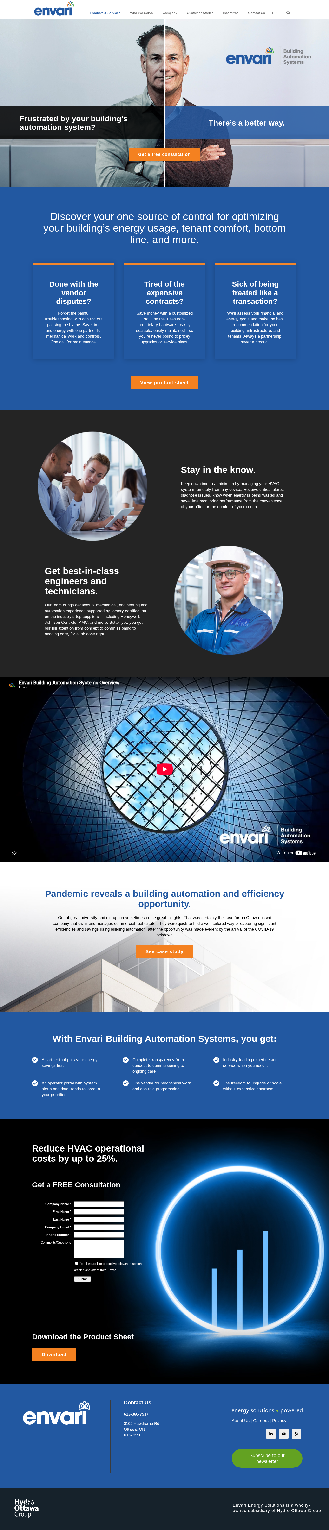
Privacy (279, 1420)
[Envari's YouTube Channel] (284, 1434)
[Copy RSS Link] (296, 1434)
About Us (241, 1420)
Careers (261, 1420)
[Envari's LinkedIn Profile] (271, 1434)
